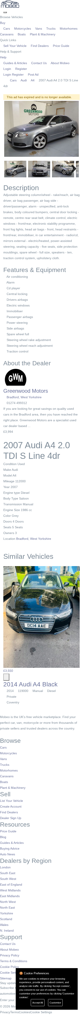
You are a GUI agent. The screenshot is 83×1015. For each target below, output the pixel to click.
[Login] (1, 11)
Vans (38, 28)
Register (20, 69)
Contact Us (39, 63)
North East (7, 907)
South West (8, 879)
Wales (4, 925)
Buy (3, 23)
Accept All (37, 1002)
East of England (11, 884)
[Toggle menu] (5, 12)
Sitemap (6, 978)
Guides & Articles (15, 63)
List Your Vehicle (11, 800)
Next (72, 128)
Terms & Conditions (13, 961)
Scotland (6, 919)
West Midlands (10, 890)
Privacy (5, 1012)
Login (7, 69)
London (5, 867)
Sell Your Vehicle (14, 46)
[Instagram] (8, 734)
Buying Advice (9, 848)
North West (8, 902)
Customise (55, 1002)
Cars (6, 28)
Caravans (7, 776)
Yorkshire (6, 913)
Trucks (50, 28)
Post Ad (33, 74)
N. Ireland (7, 930)
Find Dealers (40, 46)
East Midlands (10, 896)
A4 (33, 80)
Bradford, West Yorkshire (24, 397)
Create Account (10, 806)
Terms (14, 1012)
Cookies (24, 1012)
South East (7, 873)
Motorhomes (68, 28)
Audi (24, 80)
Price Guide (60, 46)
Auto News (7, 854)
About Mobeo (59, 63)
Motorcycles (22, 28)
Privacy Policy (9, 955)
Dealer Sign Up (10, 818)
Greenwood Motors (25, 391)
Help (3, 57)
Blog (3, 837)
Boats (22, 34)
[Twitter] (5, 734)
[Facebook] (1, 734)
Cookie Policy (9, 967)
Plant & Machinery (42, 34)
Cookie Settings (11, 972)
